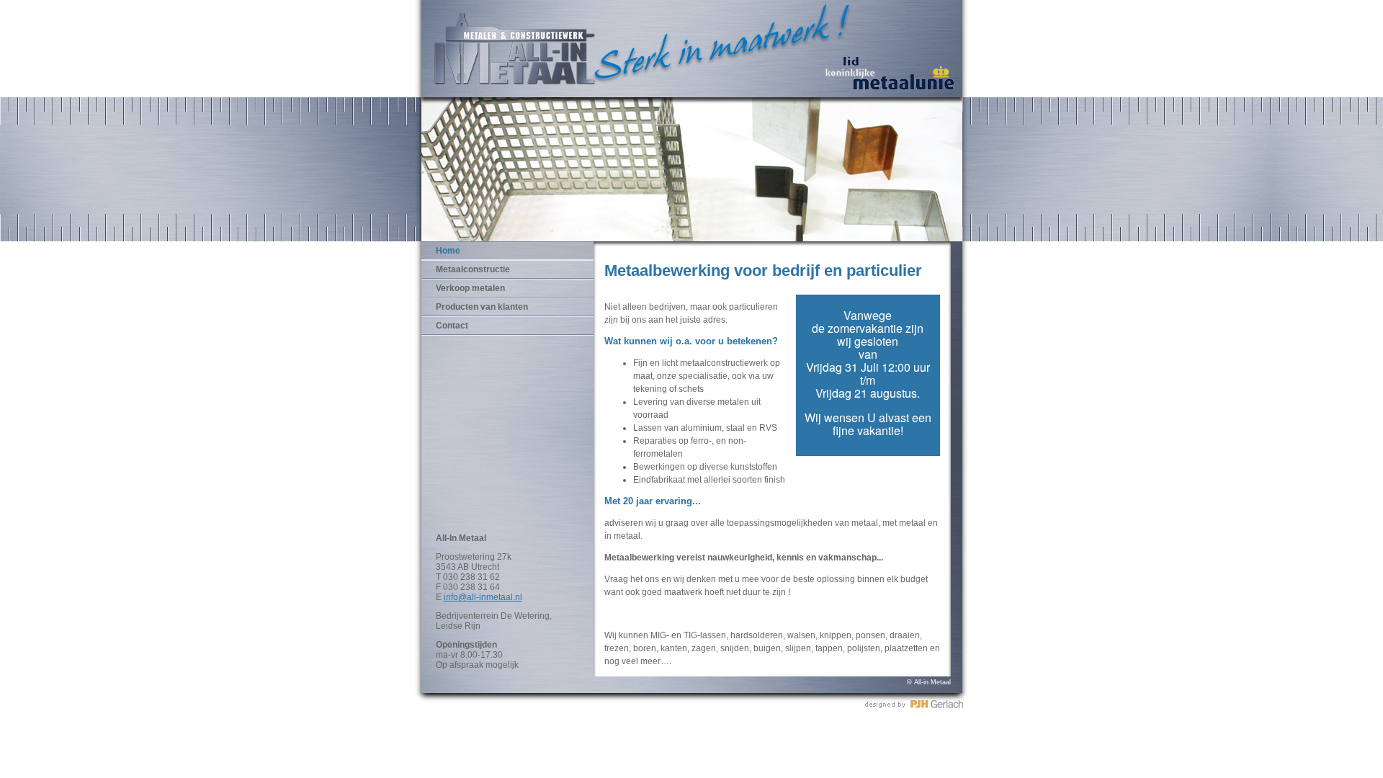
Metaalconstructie (473, 269)
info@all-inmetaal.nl (483, 597)
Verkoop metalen (470, 288)
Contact (452, 326)
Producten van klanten (482, 307)
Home (448, 251)
